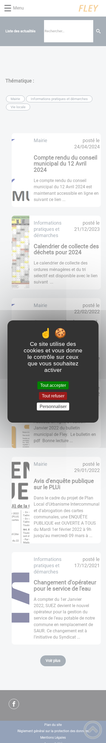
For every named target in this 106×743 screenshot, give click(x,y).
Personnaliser (53, 406)
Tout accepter (53, 385)
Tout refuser (53, 396)
